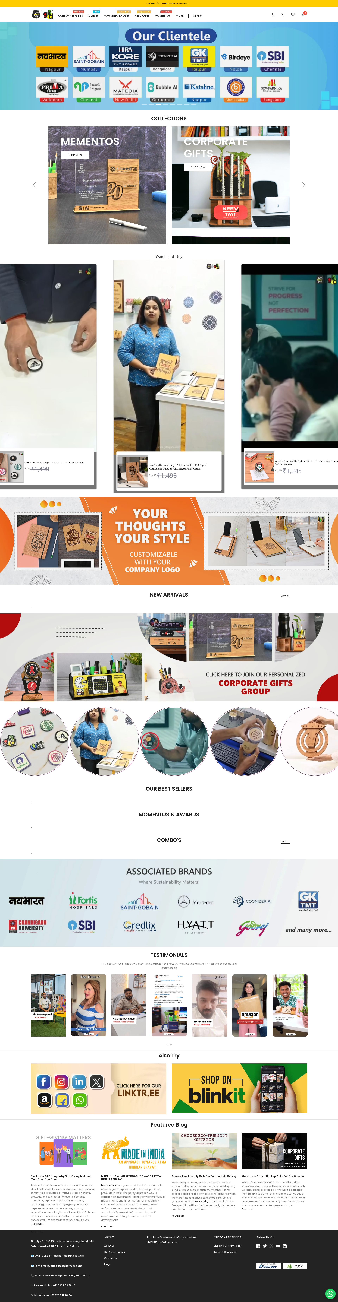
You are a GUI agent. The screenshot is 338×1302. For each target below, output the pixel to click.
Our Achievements (115, 1252)
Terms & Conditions (225, 1252)
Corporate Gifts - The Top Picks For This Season (273, 1176)
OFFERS (198, 15)
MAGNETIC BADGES (117, 15)
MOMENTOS (163, 15)
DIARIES (93, 15)
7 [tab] (186, 104)
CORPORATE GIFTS (70, 15)
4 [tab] (165, 104)
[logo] (42, 14)
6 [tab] (179, 104)
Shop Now (75, 155)
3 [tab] (158, 104)
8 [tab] (193, 104)
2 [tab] (151, 104)
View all (285, 596)
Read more (37, 1223)
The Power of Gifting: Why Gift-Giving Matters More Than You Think (61, 1177)
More (179, 15)
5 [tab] (172, 104)
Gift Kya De (37, 1232)
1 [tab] (144, 104)
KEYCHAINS (142, 15)
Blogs (107, 1264)
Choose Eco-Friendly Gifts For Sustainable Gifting (204, 1176)
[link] (272, 14)
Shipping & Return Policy (227, 1245)
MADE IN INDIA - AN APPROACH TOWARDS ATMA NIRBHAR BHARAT (131, 1177)
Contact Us (110, 1258)
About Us (109, 1245)
